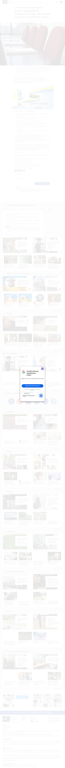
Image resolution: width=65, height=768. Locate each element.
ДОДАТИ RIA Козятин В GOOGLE (32, 385)
